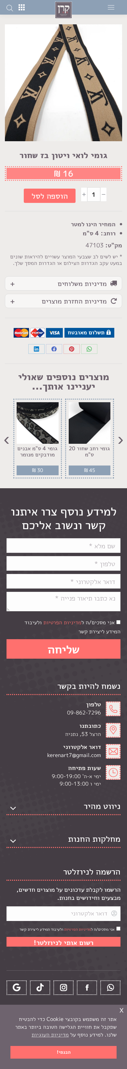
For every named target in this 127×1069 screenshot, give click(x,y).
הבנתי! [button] (64, 1052)
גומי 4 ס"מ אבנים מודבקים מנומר (37, 451)
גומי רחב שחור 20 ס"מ (89, 451)
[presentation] (120, 439)
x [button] (121, 1009)
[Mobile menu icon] (111, 7)
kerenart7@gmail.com (74, 755)
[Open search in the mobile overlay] (10, 7)
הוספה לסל (50, 196)
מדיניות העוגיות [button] (50, 1034)
